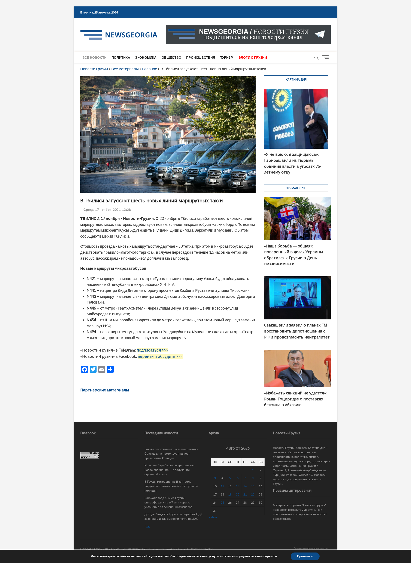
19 (230, 494)
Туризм (227, 57)
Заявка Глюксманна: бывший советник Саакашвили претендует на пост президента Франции (171, 453)
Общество (172, 57)
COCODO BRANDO (202, 549)
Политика (121, 57)
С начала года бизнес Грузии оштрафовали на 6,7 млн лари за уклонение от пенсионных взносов (168, 502)
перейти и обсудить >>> (160, 356)
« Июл (213, 517)
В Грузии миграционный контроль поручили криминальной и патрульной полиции (171, 486)
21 (245, 494)
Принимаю (305, 556)
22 (253, 494)
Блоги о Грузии (252, 57)
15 (253, 486)
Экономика (146, 57)
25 (222, 502)
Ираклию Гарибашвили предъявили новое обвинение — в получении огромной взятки (169, 469)
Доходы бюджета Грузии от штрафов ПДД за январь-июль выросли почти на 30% (173, 516)
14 (245, 486)
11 (222, 486)
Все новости (94, 57)
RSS (147, 527)
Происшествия (200, 57)
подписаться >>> (152, 350)
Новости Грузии (92, 549)
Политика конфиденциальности (310, 548)
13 (237, 486)
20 (237, 494)
